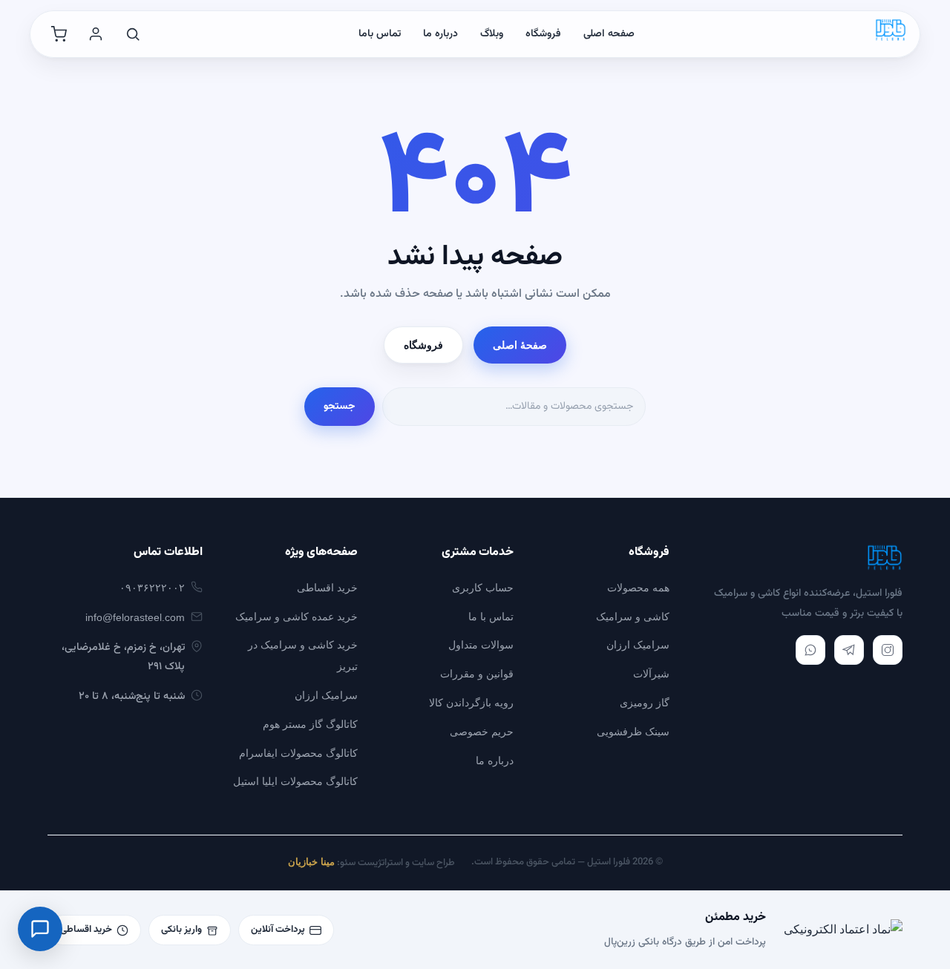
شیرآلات (651, 674)
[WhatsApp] (810, 650)
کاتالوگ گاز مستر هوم (310, 724)
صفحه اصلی (609, 34)
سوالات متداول (481, 645)
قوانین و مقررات (477, 674)
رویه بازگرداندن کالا (471, 703)
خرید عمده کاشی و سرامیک (296, 617)
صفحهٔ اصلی (520, 345)
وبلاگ (491, 34)
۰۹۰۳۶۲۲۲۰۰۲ (152, 588)
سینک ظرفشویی (633, 732)
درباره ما (440, 34)
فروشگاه (543, 34)
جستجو (340, 406)
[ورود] (96, 34)
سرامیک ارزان (637, 645)
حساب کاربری (483, 588)
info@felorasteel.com (135, 617)
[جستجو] (133, 34)
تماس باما (379, 34)
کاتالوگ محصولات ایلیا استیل (295, 781)
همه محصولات (638, 588)
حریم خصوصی (482, 732)
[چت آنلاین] (40, 929)
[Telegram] (849, 650)
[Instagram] (887, 650)
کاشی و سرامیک (632, 617)
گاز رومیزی (644, 703)
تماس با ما (491, 617)
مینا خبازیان (311, 861)
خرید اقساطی (327, 588)
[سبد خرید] (58, 34)
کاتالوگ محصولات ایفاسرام (298, 753)
